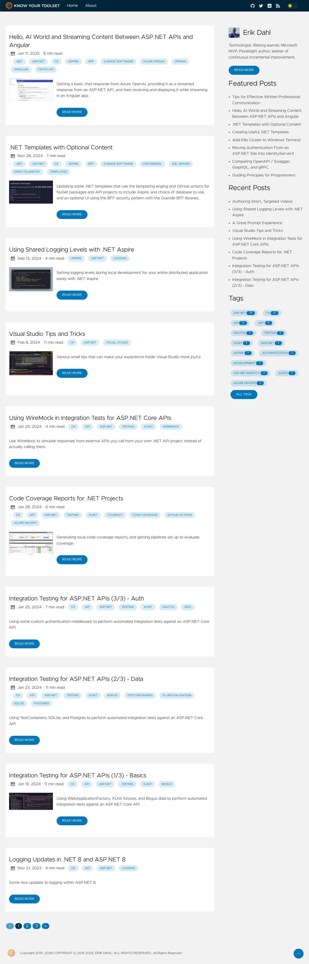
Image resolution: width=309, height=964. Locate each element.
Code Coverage (145, 515)
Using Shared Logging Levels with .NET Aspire (71, 250)
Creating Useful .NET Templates (260, 132)
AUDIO (285, 373)
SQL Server (181, 163)
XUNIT (240, 343)
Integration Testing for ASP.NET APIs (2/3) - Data (76, 679)
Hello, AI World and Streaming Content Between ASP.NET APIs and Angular (101, 41)
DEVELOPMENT (246, 363)
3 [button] (36, 926)
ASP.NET (38, 61)
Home (72, 6)
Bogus (112, 695)
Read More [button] (244, 70)
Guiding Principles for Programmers (263, 175)
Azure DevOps (25, 523)
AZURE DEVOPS (247, 383)
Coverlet (115, 515)
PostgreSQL (152, 163)
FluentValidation (177, 695)
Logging (119, 258)
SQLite (19, 703)
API (87, 426)
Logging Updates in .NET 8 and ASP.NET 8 (67, 860)
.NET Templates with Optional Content (61, 148)
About (91, 6)
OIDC (187, 607)
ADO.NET (270, 343)
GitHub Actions (180, 515)
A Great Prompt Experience (257, 223)
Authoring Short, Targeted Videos (262, 202)
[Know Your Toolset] (34, 6)
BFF (91, 61)
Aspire (73, 61)
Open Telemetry (27, 171)
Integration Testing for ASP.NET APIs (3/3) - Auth (76, 599)
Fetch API (45, 69)
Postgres (41, 703)
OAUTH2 (241, 333)
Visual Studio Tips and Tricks (47, 334)
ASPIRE (241, 353)
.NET (19, 61)
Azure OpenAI (154, 61)
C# (56, 61)
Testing (128, 426)
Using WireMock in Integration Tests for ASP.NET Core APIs (90, 418)
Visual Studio (117, 342)
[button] (10, 926)
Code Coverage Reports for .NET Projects (66, 499)
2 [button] (27, 926)
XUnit (148, 426)
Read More (72, 112)
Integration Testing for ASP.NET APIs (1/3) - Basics (77, 776)
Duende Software (118, 61)
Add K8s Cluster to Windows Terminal (266, 140)
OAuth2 (168, 607)
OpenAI (180, 61)
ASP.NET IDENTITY (249, 373)
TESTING (272, 333)
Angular (21, 69)
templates (58, 171)
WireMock (171, 426)
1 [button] (18, 926)
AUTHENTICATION (277, 353)
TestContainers (140, 695)
